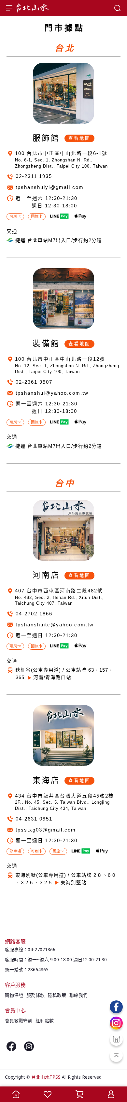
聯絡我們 (78, 995)
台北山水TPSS (46, 1077)
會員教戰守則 (18, 1021)
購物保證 (14, 995)
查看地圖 (79, 138)
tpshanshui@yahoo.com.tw (52, 393)
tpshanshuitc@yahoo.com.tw (55, 624)
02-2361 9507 (34, 382)
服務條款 (35, 995)
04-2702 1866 (34, 613)
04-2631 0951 (34, 818)
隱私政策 (57, 995)
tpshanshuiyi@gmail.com (50, 187)
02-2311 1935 (34, 176)
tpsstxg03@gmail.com (46, 829)
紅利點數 (44, 1021)
